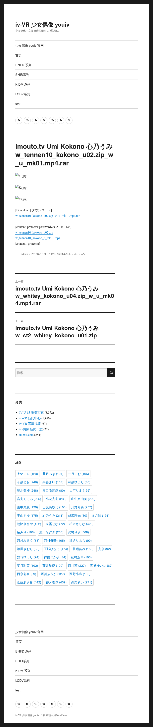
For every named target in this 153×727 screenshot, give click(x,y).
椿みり (26, 532)
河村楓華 (54, 540)
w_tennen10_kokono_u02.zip (34, 232)
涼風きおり (28, 548)
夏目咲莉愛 (53, 490)
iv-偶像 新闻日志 (31, 429)
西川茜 (77, 565)
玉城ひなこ (56, 548)
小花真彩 (56, 498)
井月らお (78, 473)
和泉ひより (79, 482)
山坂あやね (54, 507)
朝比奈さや (29, 523)
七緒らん (27, 473)
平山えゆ (27, 515)
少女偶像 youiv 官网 (29, 45)
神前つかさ (55, 557)
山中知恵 (27, 507)
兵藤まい (52, 482)
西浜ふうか (53, 574)
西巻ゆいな (101, 565)
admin (24, 254)
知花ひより (28, 557)
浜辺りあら (80, 540)
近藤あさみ (29, 582)
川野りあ (81, 507)
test (17, 103)
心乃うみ (80, 254)
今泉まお (27, 482)
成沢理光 (77, 515)
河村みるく (28, 540)
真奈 (104, 548)
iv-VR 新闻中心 (30, 418)
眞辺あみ (83, 548)
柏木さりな (81, 523)
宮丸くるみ (29, 498)
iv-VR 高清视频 (30, 423)
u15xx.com (26, 435)
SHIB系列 (22, 74)
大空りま (79, 490)
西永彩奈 (26, 574)
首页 (18, 55)
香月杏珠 (56, 582)
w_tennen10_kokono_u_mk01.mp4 (37, 238)
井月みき (52, 473)
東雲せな (55, 523)
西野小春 (79, 574)
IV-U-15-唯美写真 (61, 254)
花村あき (81, 557)
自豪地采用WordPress (55, 715)
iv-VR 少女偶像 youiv (42, 24)
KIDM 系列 (22, 84)
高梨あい (81, 582)
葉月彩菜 (27, 565)
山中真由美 (83, 498)
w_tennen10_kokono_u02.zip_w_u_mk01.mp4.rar (47, 215)
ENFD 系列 (23, 65)
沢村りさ (78, 532)
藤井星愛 (52, 565)
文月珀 (100, 515)
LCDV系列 (22, 94)
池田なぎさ (51, 532)
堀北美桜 (27, 490)
